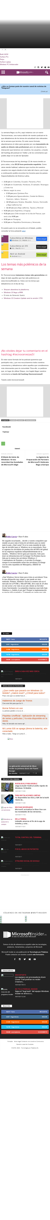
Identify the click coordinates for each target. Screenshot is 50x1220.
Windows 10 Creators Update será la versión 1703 (23, 298)
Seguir (44, 649)
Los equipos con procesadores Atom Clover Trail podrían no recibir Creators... (30, 979)
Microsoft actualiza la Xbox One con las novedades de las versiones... (30, 810)
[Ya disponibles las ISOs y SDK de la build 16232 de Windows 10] (7, 799)
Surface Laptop (5, 62)
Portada (10, 1041)
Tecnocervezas (30, 420)
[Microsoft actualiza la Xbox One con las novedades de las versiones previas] (7, 810)
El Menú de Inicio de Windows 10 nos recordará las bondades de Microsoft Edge (12, 461)
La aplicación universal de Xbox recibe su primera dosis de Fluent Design (23, 768)
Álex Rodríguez (9, 57)
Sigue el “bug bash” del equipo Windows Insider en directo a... (32, 992)
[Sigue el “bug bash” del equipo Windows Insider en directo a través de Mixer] (7, 992)
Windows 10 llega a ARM (13, 292)
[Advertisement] (25, 80)
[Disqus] (25, 499)
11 (32, 57)
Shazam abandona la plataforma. (16, 289)
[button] (46, 72)
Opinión (4, 43)
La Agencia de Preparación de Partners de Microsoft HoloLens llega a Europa (37, 461)
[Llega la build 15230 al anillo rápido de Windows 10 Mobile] (7, 787)
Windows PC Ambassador (9, 64)
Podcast (20, 420)
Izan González (13, 773)
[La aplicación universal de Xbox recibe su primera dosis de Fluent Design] (25, 758)
